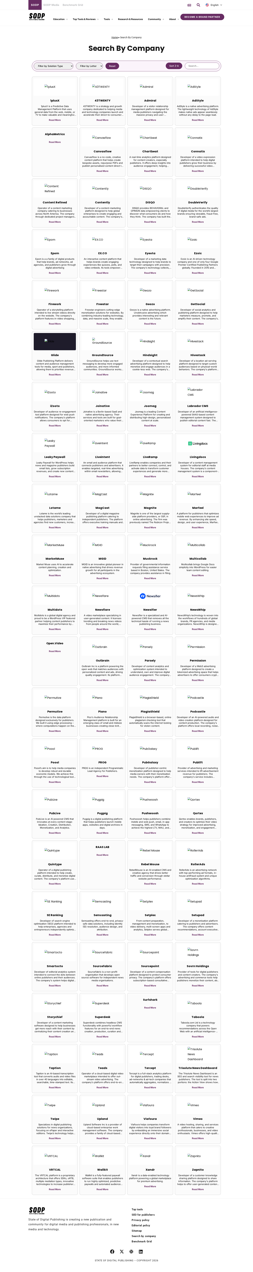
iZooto (55, 406)
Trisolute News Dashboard (197, 1068)
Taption (55, 1068)
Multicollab (197, 559)
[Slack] (131, 1251)
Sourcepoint (150, 966)
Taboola (198, 1017)
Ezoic (198, 253)
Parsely (150, 661)
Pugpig (102, 813)
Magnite (150, 508)
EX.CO (102, 253)
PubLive (54, 813)
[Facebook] (112, 1251)
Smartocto (55, 966)
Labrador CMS (197, 406)
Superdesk (102, 1017)
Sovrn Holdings (198, 966)
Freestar (102, 304)
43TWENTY (102, 101)
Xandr (150, 1170)
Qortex (198, 813)
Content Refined (55, 202)
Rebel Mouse (150, 864)
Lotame (55, 508)
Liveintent (102, 457)
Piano (102, 712)
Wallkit (102, 1170)
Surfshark (150, 1000)
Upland (102, 1119)
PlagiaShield (150, 712)
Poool (55, 762)
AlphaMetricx (55, 134)
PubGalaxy (150, 762)
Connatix (198, 151)
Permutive (54, 712)
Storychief (54, 1017)
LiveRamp (150, 457)
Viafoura (150, 1119)
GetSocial (198, 304)
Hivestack (198, 355)
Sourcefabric (102, 966)
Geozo (150, 304)
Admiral (150, 101)
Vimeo (198, 1119)
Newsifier (150, 610)
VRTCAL (55, 1170)
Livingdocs (198, 457)
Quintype (55, 864)
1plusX (54, 101)
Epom (55, 253)
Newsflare (102, 610)
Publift (198, 762)
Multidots (55, 610)
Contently (102, 202)
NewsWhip (197, 610)
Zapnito (198, 1170)
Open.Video (54, 643)
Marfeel (198, 508)
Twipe (54, 1119)
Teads (102, 1068)
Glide (55, 355)
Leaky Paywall (54, 457)
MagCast (102, 508)
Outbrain (102, 661)
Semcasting (103, 915)
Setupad (198, 915)
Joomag (150, 406)
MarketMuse (55, 559)
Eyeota (150, 253)
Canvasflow (103, 151)
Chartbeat (150, 151)
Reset (112, 66)
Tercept (150, 1068)
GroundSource (102, 355)
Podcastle (197, 712)
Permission (198, 661)
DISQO (150, 202)
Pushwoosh (150, 813)
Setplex (150, 915)
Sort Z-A (174, 65)
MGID (102, 559)
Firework (55, 304)
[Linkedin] (140, 1251)
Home (115, 37)
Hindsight (150, 355)
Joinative (103, 406)
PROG (102, 762)
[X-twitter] (122, 1251)
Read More (55, 120)
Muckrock (150, 559)
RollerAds (198, 864)
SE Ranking (55, 915)
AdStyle (198, 101)
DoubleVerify (197, 202)
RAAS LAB (102, 847)
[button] (198, 5)
